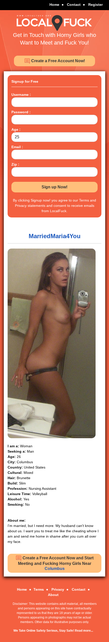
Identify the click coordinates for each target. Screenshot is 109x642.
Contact (74, 5)
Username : (21, 95)
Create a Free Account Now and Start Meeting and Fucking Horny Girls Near (56, 563)
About (53, 595)
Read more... (84, 630)
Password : (21, 112)
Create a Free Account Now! (57, 61)
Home (54, 5)
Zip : (15, 164)
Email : (17, 147)
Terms (38, 589)
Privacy (57, 589)
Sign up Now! (54, 187)
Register (95, 5)
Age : (16, 129)
